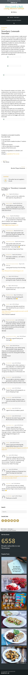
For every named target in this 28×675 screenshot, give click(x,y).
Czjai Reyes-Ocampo (9, 295)
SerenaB (7, 304)
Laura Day (7, 215)
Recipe (11, 17)
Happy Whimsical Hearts (10, 241)
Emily (7, 276)
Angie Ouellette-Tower (10, 425)
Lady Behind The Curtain (13, 154)
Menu (15, 12)
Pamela (7, 194)
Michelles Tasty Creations (10, 320)
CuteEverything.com (9, 230)
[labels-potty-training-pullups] (14, 601)
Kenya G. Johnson (9, 203)
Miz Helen (7, 345)
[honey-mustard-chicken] (14, 637)
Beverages (16, 17)
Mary (7, 285)
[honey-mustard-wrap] (14, 619)
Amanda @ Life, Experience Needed (12, 263)
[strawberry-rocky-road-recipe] (14, 583)
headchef (6, 176)
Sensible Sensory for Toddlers (11, 336)
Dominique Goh (9, 254)
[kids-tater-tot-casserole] (14, 654)
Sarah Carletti (8, 483)
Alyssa (7, 455)
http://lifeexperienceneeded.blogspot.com (12, 271)
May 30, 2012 (5, 27)
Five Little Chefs (8, 363)
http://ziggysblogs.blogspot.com (10, 225)
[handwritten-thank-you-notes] (14, 565)
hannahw (7, 442)
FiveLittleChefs (11, 671)
